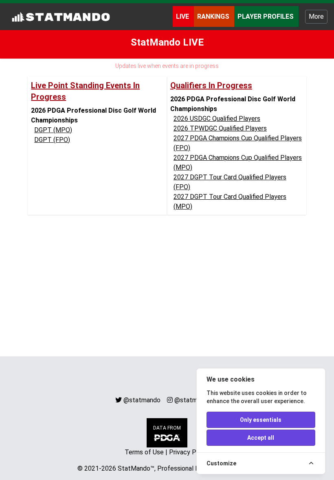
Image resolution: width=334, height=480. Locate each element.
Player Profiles (266, 16)
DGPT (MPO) (53, 130)
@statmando (141, 400)
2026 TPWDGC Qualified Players (220, 128)
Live (183, 16)
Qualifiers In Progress (211, 85)
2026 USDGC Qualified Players (217, 118)
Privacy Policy (189, 452)
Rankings (214, 16)
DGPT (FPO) (52, 140)
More (316, 16)
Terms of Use (144, 452)
